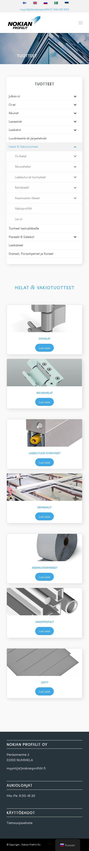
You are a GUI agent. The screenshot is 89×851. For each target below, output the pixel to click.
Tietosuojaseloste (19, 822)
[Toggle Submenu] (75, 96)
